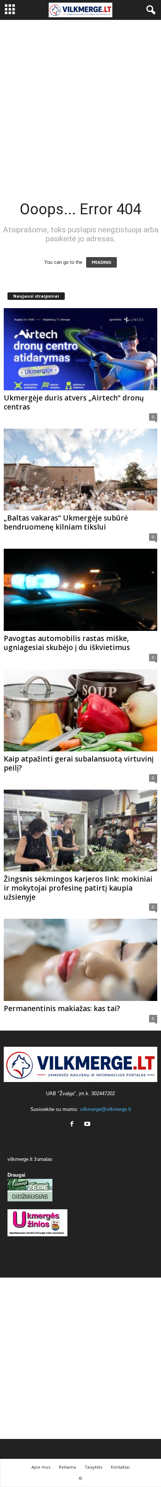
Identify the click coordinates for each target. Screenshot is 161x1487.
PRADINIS (101, 262)
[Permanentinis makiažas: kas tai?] (80, 960)
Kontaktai (120, 1467)
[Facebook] (73, 1124)
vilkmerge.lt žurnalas (29, 1159)
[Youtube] (88, 1124)
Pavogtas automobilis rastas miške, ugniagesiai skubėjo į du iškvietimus (67, 643)
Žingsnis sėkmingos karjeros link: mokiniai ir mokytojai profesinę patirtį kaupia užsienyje (78, 888)
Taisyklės (93, 1467)
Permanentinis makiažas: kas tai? (62, 1008)
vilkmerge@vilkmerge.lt (105, 1109)
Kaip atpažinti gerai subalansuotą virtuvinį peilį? (79, 763)
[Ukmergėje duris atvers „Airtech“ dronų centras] (80, 349)
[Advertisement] (80, 104)
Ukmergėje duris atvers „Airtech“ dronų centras (74, 402)
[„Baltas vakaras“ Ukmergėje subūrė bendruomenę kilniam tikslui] (80, 470)
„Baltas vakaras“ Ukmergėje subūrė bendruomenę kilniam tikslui (66, 522)
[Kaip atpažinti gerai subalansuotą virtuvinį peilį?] (80, 710)
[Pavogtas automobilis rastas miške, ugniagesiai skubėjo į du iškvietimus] (80, 590)
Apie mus (40, 1467)
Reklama (67, 1467)
